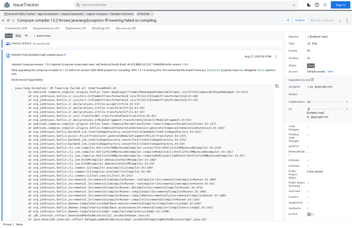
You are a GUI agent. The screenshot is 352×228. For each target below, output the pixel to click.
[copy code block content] (277, 86)
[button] (318, 36)
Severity (293, 58)
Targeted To (295, 202)
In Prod (293, 214)
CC (290, 109)
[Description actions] (276, 56)
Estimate (294, 160)
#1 (64, 54)
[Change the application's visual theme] (309, 5)
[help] (317, 5)
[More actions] (347, 20)
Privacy (7, 224)
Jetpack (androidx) (72, 14)
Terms (19, 224)
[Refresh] (8, 20)
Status (293, 65)
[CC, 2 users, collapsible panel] (327, 109)
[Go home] (3, 20)
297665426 (143, 14)
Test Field (294, 191)
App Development (48, 14)
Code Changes (294, 128)
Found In (294, 197)
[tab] (16, 28)
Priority (293, 50)
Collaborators (297, 101)
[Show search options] (294, 4)
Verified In (295, 208)
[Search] (78, 4)
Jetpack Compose (96, 14)
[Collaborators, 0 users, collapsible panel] (327, 101)
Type (291, 43)
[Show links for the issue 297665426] (152, 14)
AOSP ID (294, 146)
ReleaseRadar (297, 153)
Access (293, 71)
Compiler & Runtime (121, 14)
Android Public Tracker (21, 14)
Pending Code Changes (294, 137)
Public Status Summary (297, 184)
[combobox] (187, 4)
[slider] (285, 126)
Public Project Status (293, 174)
